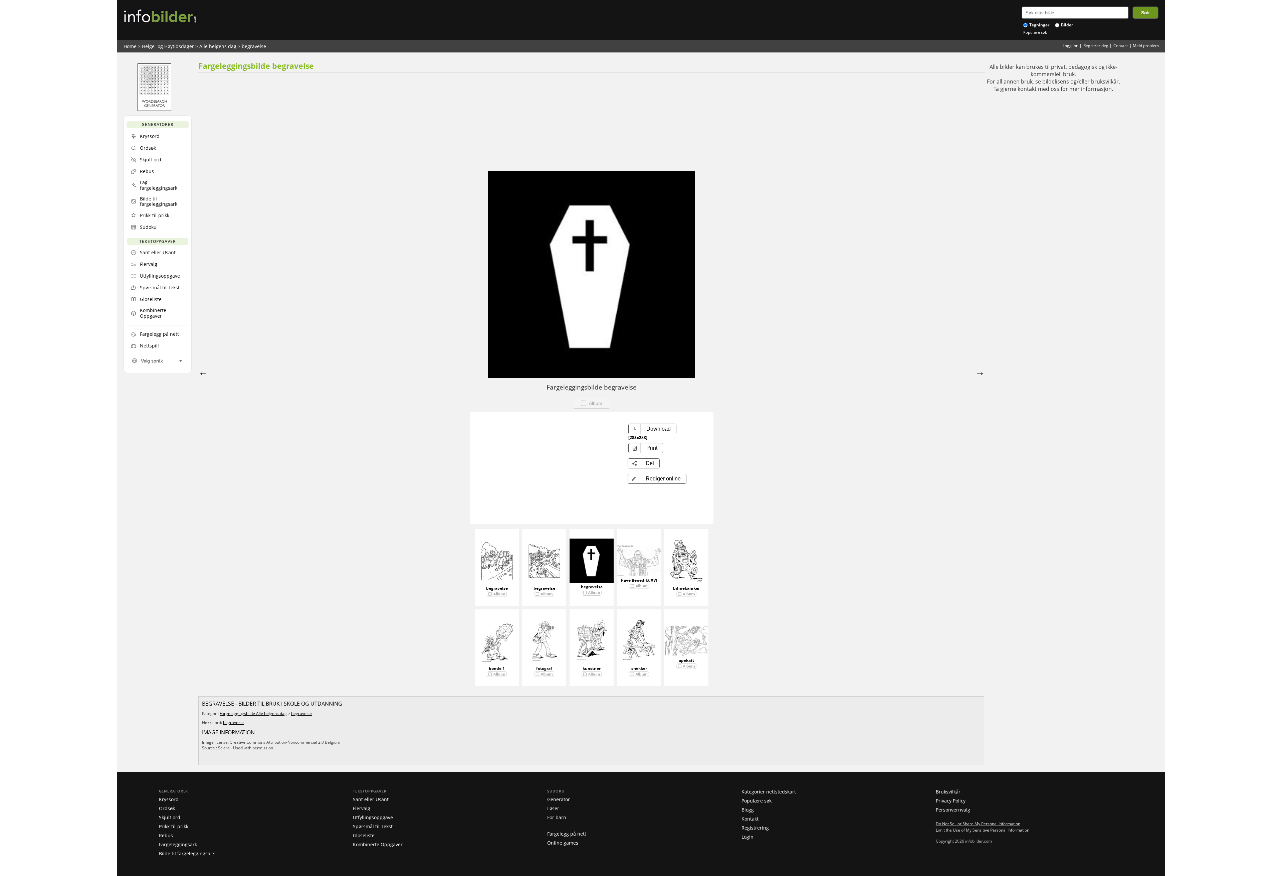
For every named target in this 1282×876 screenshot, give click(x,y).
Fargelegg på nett (566, 834)
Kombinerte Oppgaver (378, 844)
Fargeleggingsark (178, 844)
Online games (562, 843)
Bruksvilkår (948, 791)
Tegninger (1038, 25)
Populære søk (1035, 32)
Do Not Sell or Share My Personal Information (978, 823)
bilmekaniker (686, 588)
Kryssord (169, 799)
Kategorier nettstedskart (768, 791)
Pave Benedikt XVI (639, 580)
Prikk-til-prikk (173, 826)
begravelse (254, 46)
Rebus (166, 835)
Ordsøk (167, 808)
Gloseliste (364, 835)
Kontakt (750, 819)
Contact (1120, 45)
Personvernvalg (953, 810)
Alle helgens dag (217, 46)
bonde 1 (497, 668)
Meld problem (1146, 45)
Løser (553, 808)
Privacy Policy (951, 800)
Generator (558, 799)
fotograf (544, 668)
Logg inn (1070, 45)
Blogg (747, 810)
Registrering (755, 828)
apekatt (686, 660)
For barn (556, 817)
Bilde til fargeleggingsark (187, 853)
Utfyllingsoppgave (373, 817)
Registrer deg (1095, 45)
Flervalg (361, 808)
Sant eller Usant (371, 799)
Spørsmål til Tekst (373, 826)
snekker (639, 668)
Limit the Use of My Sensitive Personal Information (982, 830)
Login (747, 837)
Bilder (1066, 25)
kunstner (592, 668)
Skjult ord (169, 817)
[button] (657, 479)
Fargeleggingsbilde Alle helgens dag (253, 713)
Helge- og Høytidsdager (168, 46)
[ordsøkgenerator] (154, 109)
